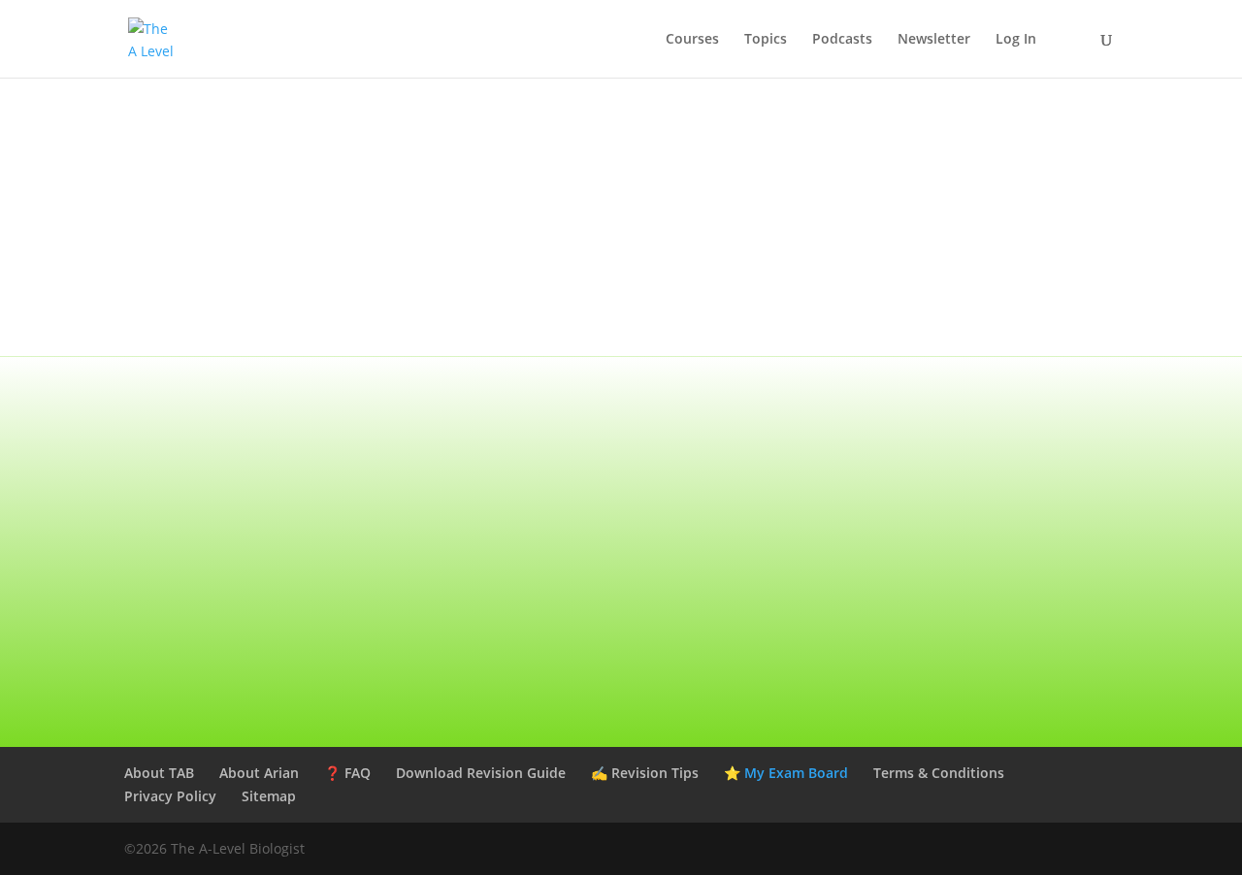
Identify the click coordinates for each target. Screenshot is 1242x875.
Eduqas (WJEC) (970, 404)
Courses (692, 40)
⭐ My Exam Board (786, 772)
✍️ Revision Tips (645, 772)
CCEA (621, 502)
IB (620, 601)
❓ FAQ (347, 772)
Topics (765, 40)
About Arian (259, 772)
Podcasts (842, 40)
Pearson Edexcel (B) (620, 404)
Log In (1016, 40)
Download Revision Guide (481, 772)
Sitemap (269, 796)
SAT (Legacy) (271, 601)
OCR (271, 502)
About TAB (159, 772)
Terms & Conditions (938, 772)
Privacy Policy (170, 796)
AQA (271, 404)
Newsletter (934, 40)
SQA (970, 502)
